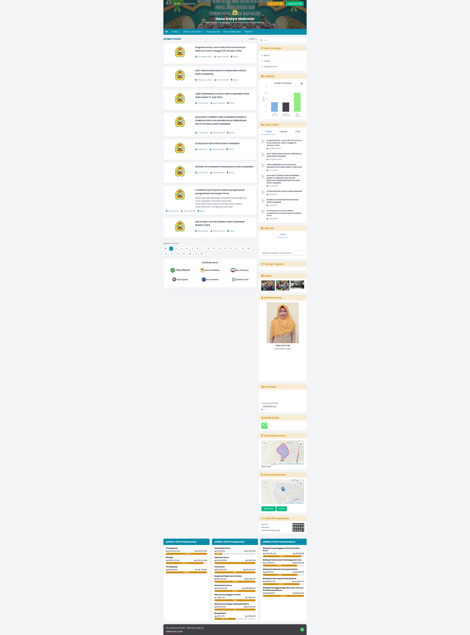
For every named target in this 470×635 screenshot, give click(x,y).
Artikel (177, 3)
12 (231, 248)
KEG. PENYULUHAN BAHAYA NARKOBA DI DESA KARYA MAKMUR (284, 155)
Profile (174, 31)
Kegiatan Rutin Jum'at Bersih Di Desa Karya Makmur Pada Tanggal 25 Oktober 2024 (284, 143)
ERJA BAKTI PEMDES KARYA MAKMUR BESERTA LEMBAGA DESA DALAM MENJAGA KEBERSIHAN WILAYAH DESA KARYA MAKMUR (220, 120)
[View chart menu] (301, 83)
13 (236, 248)
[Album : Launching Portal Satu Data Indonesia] (297, 285)
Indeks (252, 39)
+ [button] (264, 443)
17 (172, 253)
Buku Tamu (274, 3)
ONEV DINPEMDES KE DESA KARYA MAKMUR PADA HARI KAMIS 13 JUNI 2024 (284, 165)
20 (190, 253)
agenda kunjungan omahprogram (277, 241)
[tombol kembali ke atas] (465, 630)
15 (249, 248)
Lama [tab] (283, 234)
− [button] (264, 446)
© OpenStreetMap (288, 464)
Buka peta (266, 466)
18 (178, 253)
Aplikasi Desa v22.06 (174, 631)
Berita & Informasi (192, 31)
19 (184, 253)
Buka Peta (268, 508)
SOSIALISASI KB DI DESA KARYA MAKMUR (217, 143)
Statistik (248, 31)
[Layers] (301, 444)
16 (166, 253)
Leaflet (280, 464)
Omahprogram (299, 464)
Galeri (268, 275)
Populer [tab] (283, 131)
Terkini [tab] (268, 131)
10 (219, 248)
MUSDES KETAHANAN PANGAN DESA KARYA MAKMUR (224, 166)
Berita (168, 3)
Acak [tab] (297, 131)
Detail (281, 508)
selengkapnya (269, 394)
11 (225, 248)
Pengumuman (189, 3)
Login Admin (293, 3)
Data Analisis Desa (232, 31)
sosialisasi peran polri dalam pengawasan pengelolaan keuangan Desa (284, 213)
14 (243, 248)
